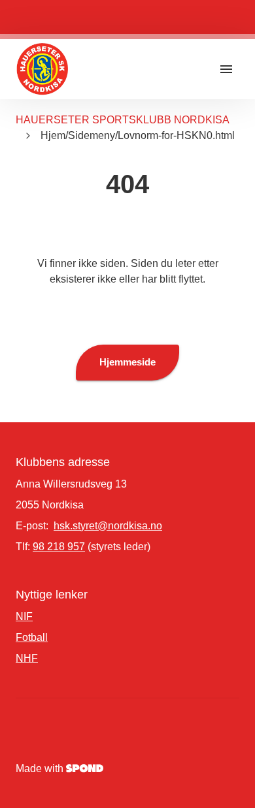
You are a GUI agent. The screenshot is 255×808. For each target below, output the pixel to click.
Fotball (32, 637)
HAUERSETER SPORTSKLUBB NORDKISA (123, 119)
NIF (24, 616)
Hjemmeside (127, 361)
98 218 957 (59, 546)
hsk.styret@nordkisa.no (108, 525)
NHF (27, 658)
